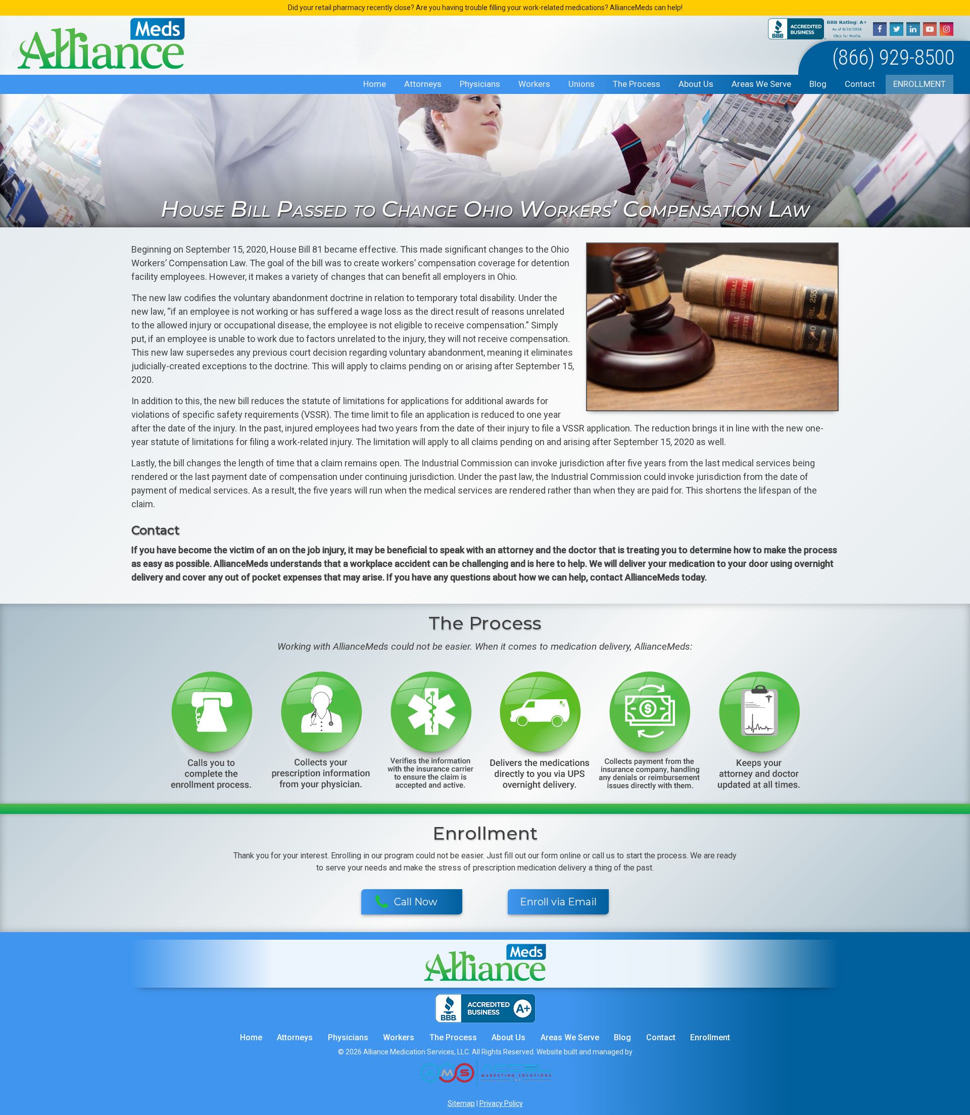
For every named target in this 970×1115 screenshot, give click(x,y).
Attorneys (423, 84)
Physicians (480, 84)
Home (374, 84)
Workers (534, 84)
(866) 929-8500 (893, 57)
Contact (860, 84)
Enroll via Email (558, 902)
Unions (581, 84)
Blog (818, 84)
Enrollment (919, 84)
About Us (695, 84)
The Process (636, 84)
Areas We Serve (761, 84)
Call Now (416, 902)
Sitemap (461, 1103)
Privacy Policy (501, 1103)
